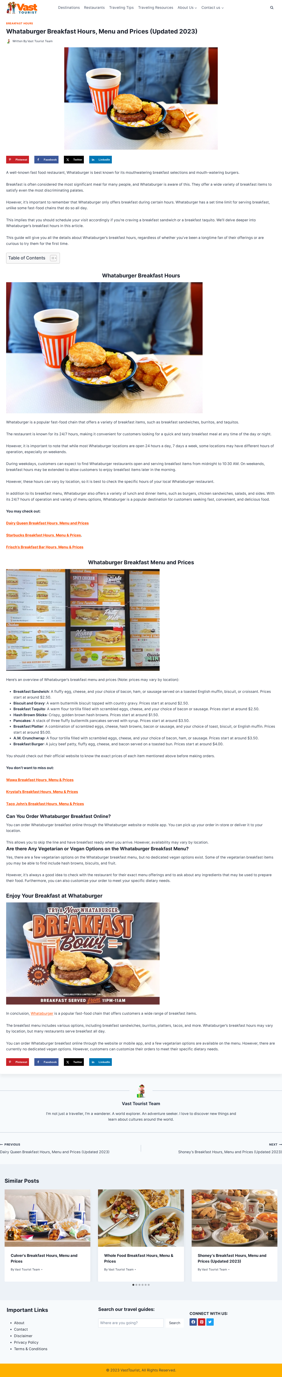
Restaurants (94, 7)
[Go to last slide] (11, 1235)
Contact (21, 1329)
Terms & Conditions (30, 1349)
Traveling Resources (155, 7)
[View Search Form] (271, 7)
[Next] (271, 1235)
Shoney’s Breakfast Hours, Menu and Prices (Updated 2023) (230, 1148)
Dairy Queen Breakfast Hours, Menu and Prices (47, 523)
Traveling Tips (121, 7)
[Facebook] (193, 1322)
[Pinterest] (201, 1322)
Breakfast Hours (19, 23)
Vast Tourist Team (40, 41)
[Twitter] (210, 1322)
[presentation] (47, 1218)
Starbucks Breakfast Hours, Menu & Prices (43, 535)
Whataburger (42, 1013)
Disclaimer (23, 1336)
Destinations (69, 7)
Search (174, 1323)
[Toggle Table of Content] (51, 258)
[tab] (133, 1285)
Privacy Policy (26, 1342)
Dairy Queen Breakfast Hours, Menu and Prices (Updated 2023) (55, 1148)
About (19, 1323)
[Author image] (8, 41)
